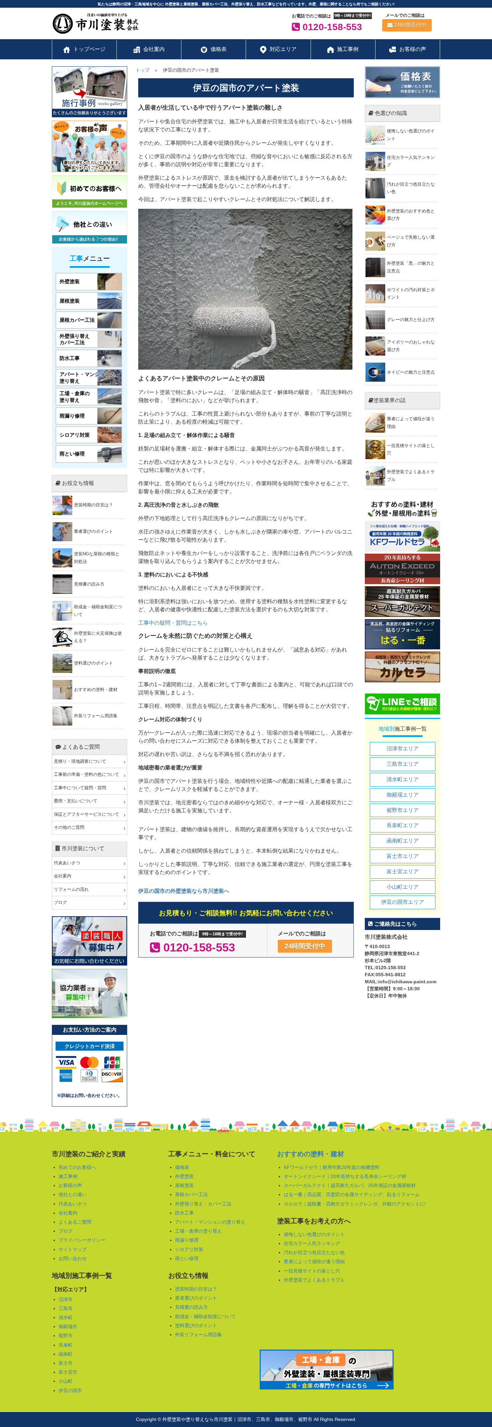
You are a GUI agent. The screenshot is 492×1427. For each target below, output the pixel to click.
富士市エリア (403, 856)
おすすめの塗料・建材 (310, 1154)
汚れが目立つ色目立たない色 (314, 1252)
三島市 (66, 1308)
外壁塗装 (184, 1176)
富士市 (66, 1363)
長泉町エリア (403, 825)
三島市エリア (403, 764)
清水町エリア (403, 779)
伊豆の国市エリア (402, 902)
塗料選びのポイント (196, 1325)
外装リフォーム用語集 (198, 1334)
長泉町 (66, 1345)
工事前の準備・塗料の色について (86, 774)
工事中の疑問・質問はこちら (173, 623)
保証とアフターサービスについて (86, 814)
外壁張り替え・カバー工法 (203, 1203)
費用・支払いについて (75, 801)
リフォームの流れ (71, 889)
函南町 (66, 1354)
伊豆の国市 (70, 1390)
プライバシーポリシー (82, 1240)
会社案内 (62, 876)
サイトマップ (73, 1249)
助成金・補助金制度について (205, 1316)
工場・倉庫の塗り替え (198, 1231)
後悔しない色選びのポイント (314, 1234)
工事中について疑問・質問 (80, 788)
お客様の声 (70, 1185)
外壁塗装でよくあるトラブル (314, 1280)
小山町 (66, 1381)
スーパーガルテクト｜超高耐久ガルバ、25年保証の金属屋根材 (350, 1185)
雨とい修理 (186, 1258)
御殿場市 (68, 1326)
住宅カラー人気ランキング (312, 1243)
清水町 (66, 1317)
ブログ (60, 902)
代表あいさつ (67, 863)
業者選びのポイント (196, 1298)
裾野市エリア (403, 810)
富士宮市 (68, 1372)
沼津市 (66, 1299)
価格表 (182, 1167)
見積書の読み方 (191, 1307)
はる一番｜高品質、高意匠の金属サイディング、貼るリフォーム (352, 1194)
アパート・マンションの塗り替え (210, 1222)
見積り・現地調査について (80, 761)
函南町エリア (403, 841)
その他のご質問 (69, 827)
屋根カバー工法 (191, 1194)
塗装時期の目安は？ (196, 1289)
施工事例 (68, 1176)
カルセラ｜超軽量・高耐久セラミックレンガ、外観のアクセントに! (355, 1203)
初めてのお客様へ (77, 1167)
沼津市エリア (403, 748)
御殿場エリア (403, 795)
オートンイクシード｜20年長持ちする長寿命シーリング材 (345, 1176)
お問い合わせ (73, 1258)
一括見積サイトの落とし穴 (312, 1271)
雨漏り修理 (186, 1240)
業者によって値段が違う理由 (314, 1261)
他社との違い (73, 1194)
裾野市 (66, 1335)
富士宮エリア (403, 871)
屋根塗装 (184, 1185)
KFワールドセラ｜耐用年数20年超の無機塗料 (332, 1167)
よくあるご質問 (75, 1222)
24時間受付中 (410, 25)
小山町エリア (403, 887)
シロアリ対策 (189, 1249)
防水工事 (184, 1213)
